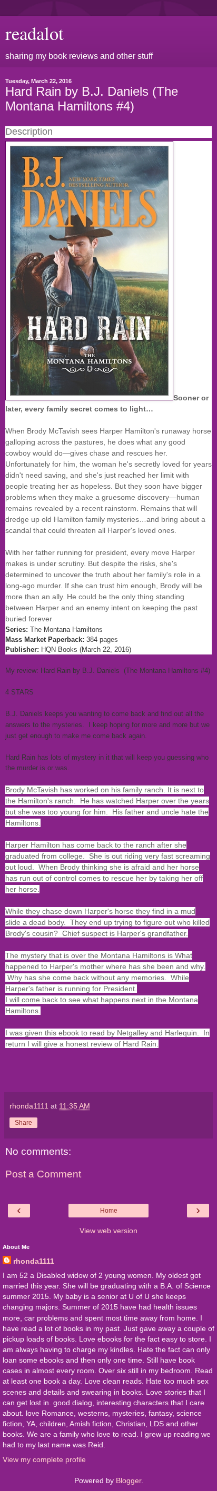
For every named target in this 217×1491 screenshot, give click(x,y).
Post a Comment (43, 1174)
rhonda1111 (33, 1261)
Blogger (128, 1480)
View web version (108, 1230)
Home (108, 1210)
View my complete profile (44, 1459)
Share (23, 1122)
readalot (34, 33)
